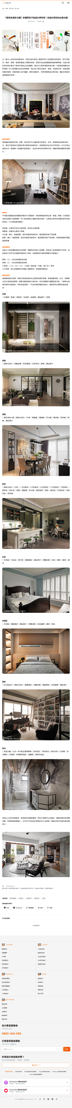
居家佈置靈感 (6, 986)
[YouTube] (48, 1099)
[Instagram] (44, 1099)
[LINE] (52, 1099)
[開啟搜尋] (63, 3)
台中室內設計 (42, 960)
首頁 (3, 8)
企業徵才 (4, 1012)
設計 (43, 898)
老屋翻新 (4, 953)
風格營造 (40, 986)
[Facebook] (40, 1099)
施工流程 (17, 8)
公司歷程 (4, 1008)
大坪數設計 (5, 990)
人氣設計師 (41, 949)
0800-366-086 (11, 1033)
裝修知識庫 (13, 898)
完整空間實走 (6, 978)
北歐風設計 (5, 960)
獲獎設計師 (41, 953)
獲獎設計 (4, 949)
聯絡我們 (4, 1015)
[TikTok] (56, 1099)
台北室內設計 (42, 956)
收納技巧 (40, 982)
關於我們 (4, 1004)
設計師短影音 (6, 982)
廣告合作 (35, 1065)
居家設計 (36, 898)
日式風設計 (5, 968)
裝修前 (21, 898)
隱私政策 (4, 1019)
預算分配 (40, 990)
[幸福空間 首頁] (6, 3)
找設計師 (28, 898)
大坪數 (4, 956)
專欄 (7, 8)
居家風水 (40, 978)
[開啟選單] (68, 3)
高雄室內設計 (42, 964)
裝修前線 (11, 8)
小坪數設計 (5, 993)
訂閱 (66, 1049)
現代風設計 (5, 964)
